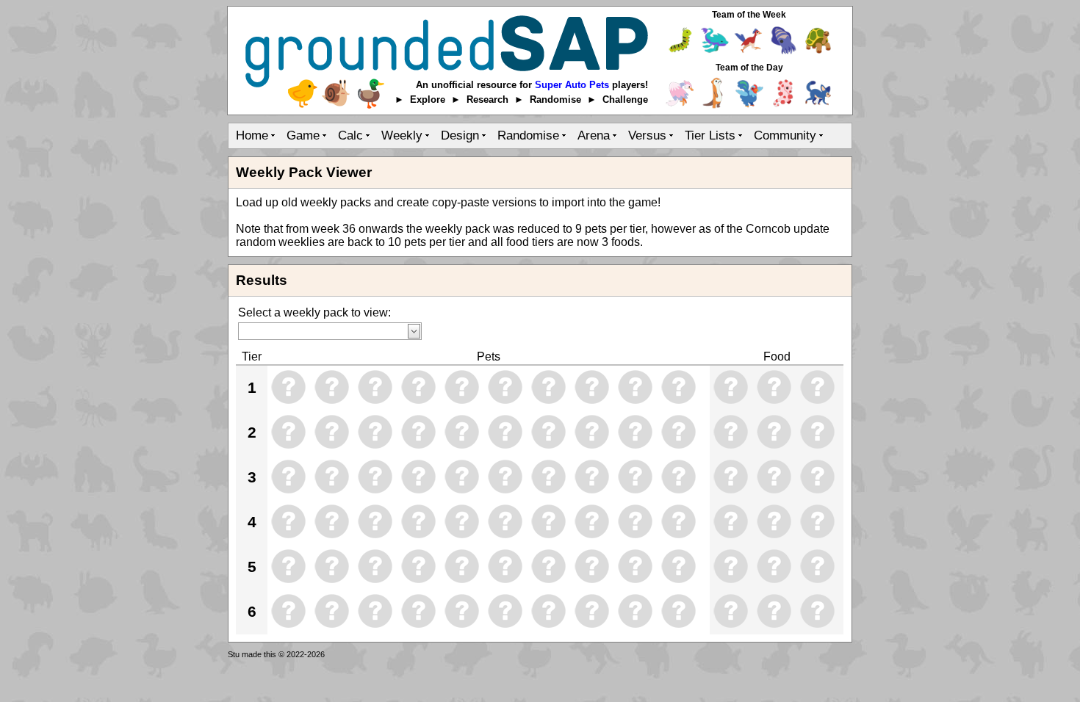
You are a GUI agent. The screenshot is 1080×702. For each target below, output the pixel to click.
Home (252, 135)
